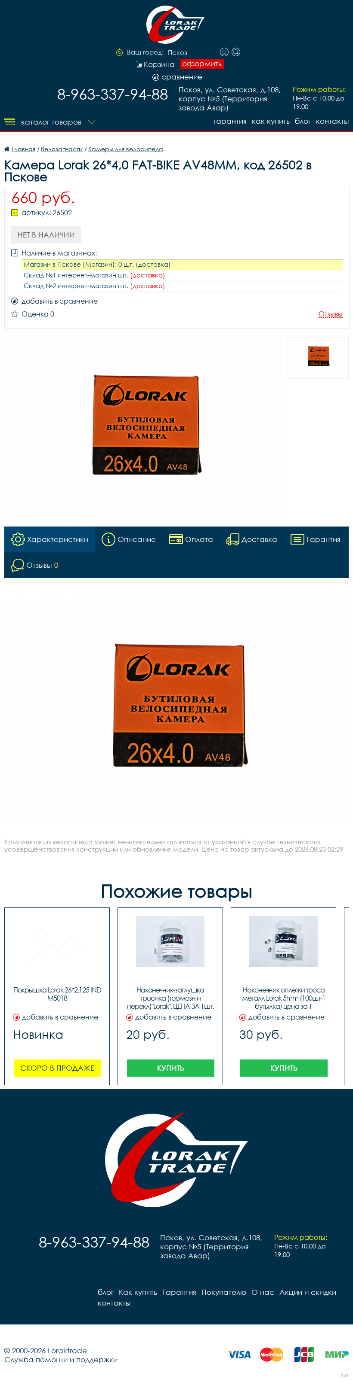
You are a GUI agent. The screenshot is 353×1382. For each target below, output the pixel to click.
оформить (202, 63)
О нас (262, 1292)
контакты (332, 120)
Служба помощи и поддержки (61, 1359)
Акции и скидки (307, 1292)
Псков (177, 52)
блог (303, 120)
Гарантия (230, 120)
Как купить (271, 120)
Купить (170, 1067)
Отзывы (331, 314)
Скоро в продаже (57, 1067)
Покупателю (223, 1292)
